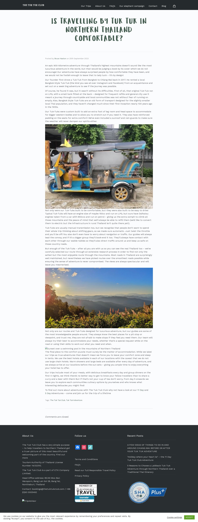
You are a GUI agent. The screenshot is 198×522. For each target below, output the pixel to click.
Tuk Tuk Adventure (74, 400)
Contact (153, 6)
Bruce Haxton (60, 59)
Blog (164, 6)
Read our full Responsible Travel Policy (95, 470)
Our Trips (86, 6)
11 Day (140, 390)
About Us (100, 6)
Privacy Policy (82, 476)
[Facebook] (77, 447)
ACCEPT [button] (189, 517)
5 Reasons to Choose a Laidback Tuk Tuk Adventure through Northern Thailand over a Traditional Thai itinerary (151, 468)
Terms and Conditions (86, 459)
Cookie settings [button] (174, 517)
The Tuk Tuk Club (57, 400)
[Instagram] (84, 447)
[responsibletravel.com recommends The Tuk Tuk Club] (86, 489)
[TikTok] (90, 447)
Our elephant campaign (131, 6)
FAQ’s (112, 6)
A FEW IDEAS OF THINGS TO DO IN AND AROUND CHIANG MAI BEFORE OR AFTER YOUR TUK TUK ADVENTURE (148, 448)
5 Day (48, 393)
